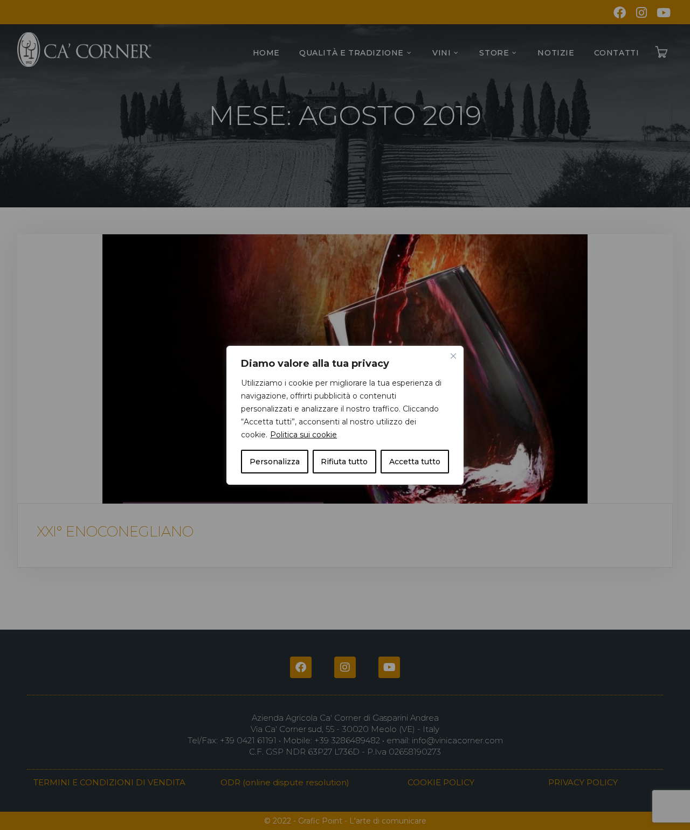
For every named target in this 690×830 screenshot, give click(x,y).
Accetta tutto (414, 461)
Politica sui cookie (303, 435)
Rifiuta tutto (344, 461)
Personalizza (275, 461)
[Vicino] (453, 356)
